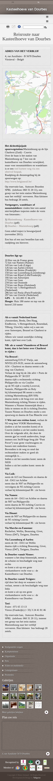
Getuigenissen (11, 670)
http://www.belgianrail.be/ (18, 181)
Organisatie (10, 656)
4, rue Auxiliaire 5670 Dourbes (16, 754)
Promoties (9, 675)
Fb (19, 26)
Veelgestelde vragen (14, 647)
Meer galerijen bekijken (12, 712)
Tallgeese (37, 778)
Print (8, 26)
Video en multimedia (14, 665)
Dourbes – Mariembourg (20, 226)
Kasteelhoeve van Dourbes (26, 9)
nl (39, 2)
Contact (13, 26)
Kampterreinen (11, 651)
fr (13, 2)
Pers (7, 661)
